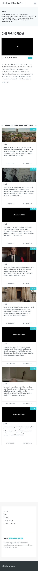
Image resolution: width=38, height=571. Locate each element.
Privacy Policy (8, 521)
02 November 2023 (10, 403)
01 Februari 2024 (10, 163)
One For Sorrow (13, 33)
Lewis (4, 12)
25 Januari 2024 (10, 203)
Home (6, 511)
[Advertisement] (19, 105)
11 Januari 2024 (10, 283)
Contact (6, 518)
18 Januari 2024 (10, 243)
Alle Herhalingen (28, 163)
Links (5, 514)
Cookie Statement (10, 524)
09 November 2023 (10, 363)
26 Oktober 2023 (10, 443)
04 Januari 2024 (10, 323)
